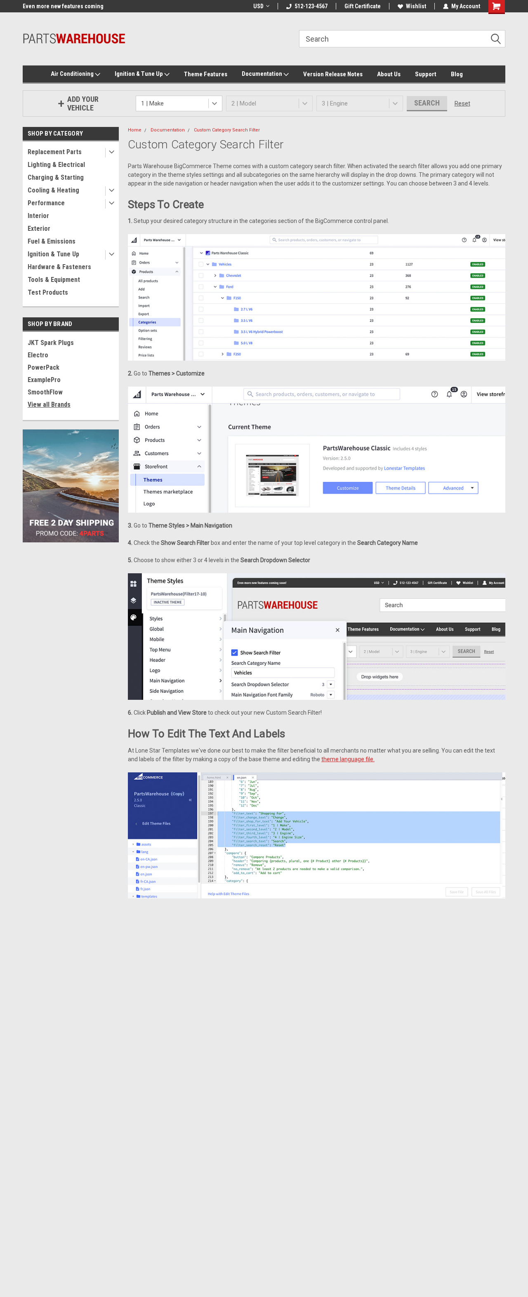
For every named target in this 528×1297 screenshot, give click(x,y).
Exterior (39, 228)
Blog (457, 74)
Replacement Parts (55, 152)
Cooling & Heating (53, 190)
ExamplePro (44, 380)
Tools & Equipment (54, 280)
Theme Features (205, 74)
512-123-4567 (311, 6)
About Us (389, 74)
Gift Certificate (362, 6)
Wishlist (416, 6)
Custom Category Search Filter (227, 130)
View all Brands (49, 404)
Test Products (48, 292)
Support (425, 74)
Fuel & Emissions (51, 241)
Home (134, 130)
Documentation (262, 73)
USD (258, 6)
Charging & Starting (56, 177)
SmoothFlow (45, 392)
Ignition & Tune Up (139, 73)
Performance (46, 203)
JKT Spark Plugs (51, 343)
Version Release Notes (333, 74)
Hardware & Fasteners (59, 267)
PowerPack (43, 367)
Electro (38, 355)
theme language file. (348, 759)
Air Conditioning (73, 73)
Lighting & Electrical (56, 165)
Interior (38, 216)
